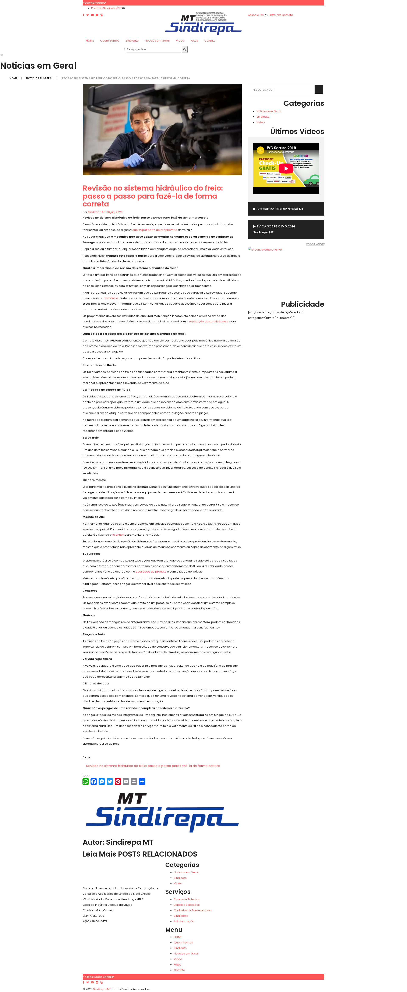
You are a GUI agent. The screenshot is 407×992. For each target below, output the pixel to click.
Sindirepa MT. (102, 989)
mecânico (111, 298)
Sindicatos (181, 916)
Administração (184, 921)
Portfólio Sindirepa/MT (106, 8)
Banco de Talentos (187, 899)
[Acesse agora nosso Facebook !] (83, 982)
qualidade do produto (151, 572)
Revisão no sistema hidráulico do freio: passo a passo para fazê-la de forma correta (153, 766)
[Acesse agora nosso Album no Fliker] (97, 982)
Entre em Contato (281, 15)
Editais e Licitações (187, 905)
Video (180, 41)
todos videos (315, 244)
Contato (210, 41)
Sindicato (132, 41)
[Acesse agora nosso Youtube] (92, 982)
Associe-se (256, 15)
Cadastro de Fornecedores (193, 910)
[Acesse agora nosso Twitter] (87, 982)
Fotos (194, 41)
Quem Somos (109, 41)
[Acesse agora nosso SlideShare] (101, 982)
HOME (90, 41)
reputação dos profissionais (208, 321)
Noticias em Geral (157, 41)
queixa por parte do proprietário (154, 230)
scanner (118, 535)
